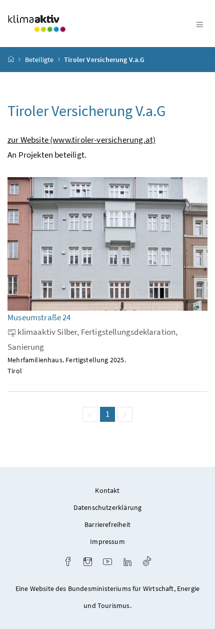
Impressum (107, 541)
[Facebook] (68, 562)
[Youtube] (107, 562)
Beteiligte (39, 59)
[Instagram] (87, 562)
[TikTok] (147, 562)
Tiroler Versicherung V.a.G (104, 59)
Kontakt (107, 490)
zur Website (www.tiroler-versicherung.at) (82, 139)
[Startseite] (11, 59)
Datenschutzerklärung (108, 507)
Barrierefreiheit (107, 524)
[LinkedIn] (127, 562)
